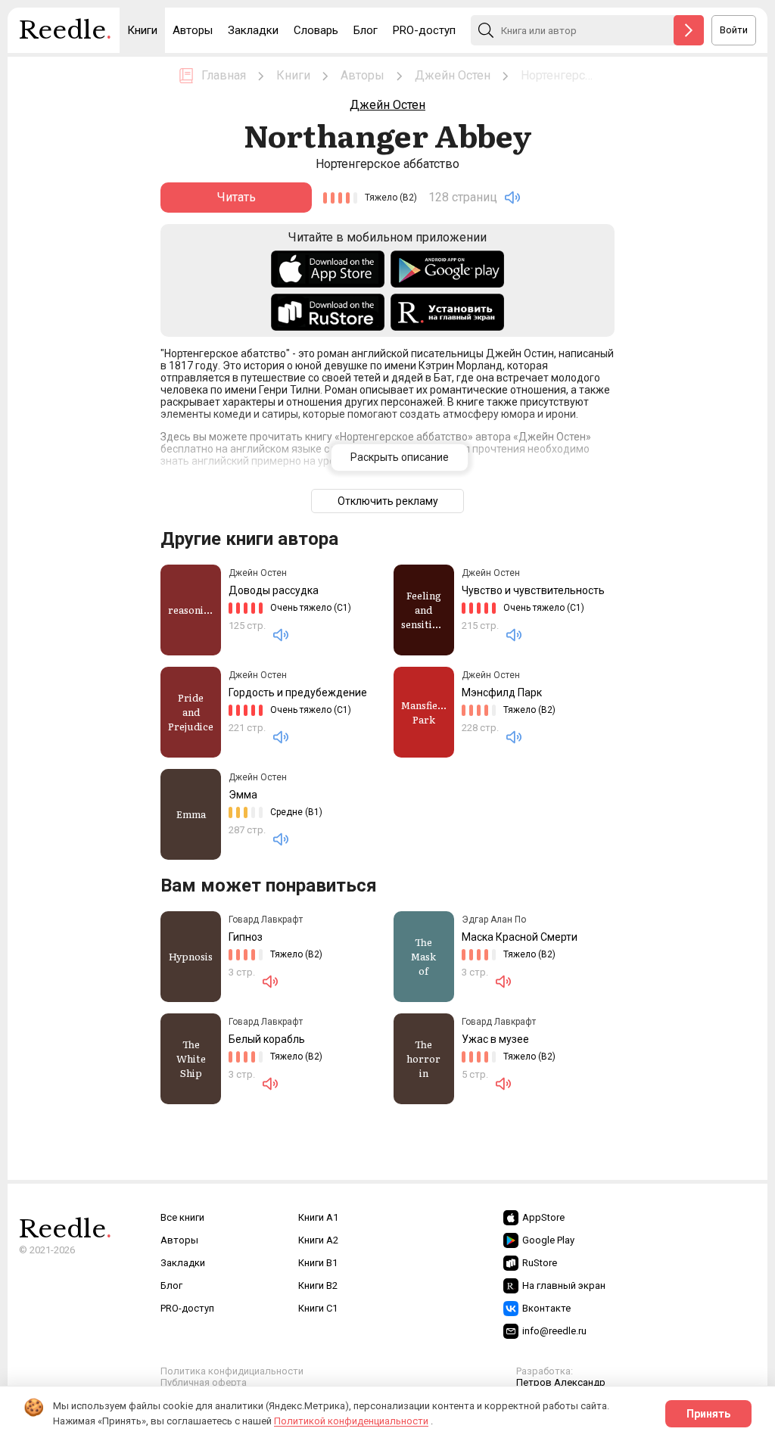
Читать (236, 197)
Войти (734, 30)
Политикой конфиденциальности (351, 1421)
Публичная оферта (203, 1382)
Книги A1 (318, 1217)
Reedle (65, 30)
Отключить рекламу (388, 501)
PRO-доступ (424, 30)
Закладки (253, 30)
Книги (142, 30)
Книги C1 (318, 1308)
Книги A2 (318, 1240)
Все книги (182, 1217)
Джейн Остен (387, 105)
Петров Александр (560, 1382)
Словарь (316, 30)
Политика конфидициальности (231, 1371)
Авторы (193, 30)
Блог (365, 30)
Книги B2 (318, 1285)
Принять (708, 1414)
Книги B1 (318, 1262)
